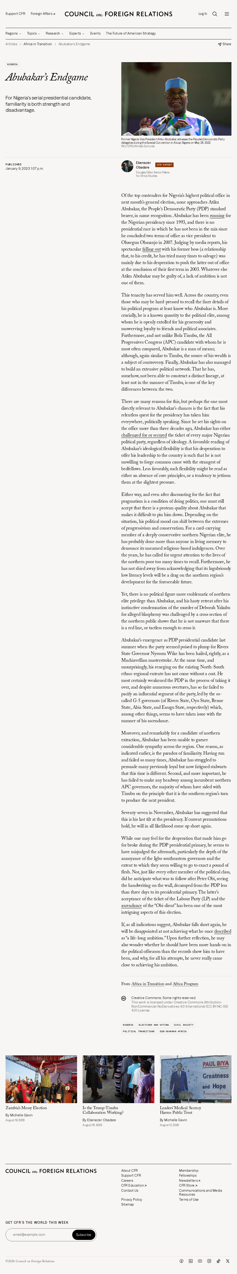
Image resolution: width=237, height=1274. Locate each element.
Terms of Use (189, 1199)
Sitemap (127, 1204)
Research (53, 33)
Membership (189, 1171)
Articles (11, 44)
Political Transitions (139, 1031)
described (222, 931)
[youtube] (200, 1261)
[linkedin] (190, 1261)
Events (95, 33)
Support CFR (15, 14)
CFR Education (132, 1185)
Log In (203, 14)
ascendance (131, 906)
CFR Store (187, 1185)
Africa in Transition (147, 984)
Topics (32, 33)
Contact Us (129, 1190)
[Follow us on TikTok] (218, 1261)
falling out (151, 249)
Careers (127, 1180)
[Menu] (226, 14)
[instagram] (209, 1261)
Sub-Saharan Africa (173, 1031)
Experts (75, 33)
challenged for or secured (144, 435)
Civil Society (183, 1024)
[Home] (118, 13)
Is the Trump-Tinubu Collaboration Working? (103, 1110)
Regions (12, 33)
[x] (227, 1261)
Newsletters (188, 1180)
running (217, 216)
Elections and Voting (154, 1024)
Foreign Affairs (41, 14)
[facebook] (181, 1261)
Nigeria (12, 64)
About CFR (129, 1171)
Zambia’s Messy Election (26, 1108)
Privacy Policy (131, 1199)
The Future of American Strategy (131, 33)
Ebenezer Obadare (143, 165)
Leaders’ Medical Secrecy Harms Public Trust (180, 1110)
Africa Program (185, 984)
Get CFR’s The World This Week (37, 1223)
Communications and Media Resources (200, 1192)
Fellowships (187, 1175)
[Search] (214, 14)
